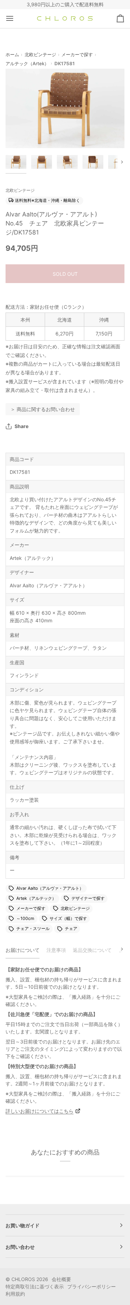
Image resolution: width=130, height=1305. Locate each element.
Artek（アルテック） (36, 898)
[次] (117, 949)
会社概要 (61, 1279)
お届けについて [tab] (23, 950)
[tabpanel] (65, 1040)
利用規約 (15, 1294)
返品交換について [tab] (92, 950)
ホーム (12, 54)
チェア (71, 928)
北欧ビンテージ (40, 54)
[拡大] (18, 135)
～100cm (25, 918)
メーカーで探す (77, 54)
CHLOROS (23, 1279)
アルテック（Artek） (27, 63)
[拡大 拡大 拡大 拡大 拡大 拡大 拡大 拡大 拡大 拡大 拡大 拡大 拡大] (65, 108)
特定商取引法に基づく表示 (35, 1286)
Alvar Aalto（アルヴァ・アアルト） (50, 888)
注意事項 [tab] (56, 950)
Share (21, 426)
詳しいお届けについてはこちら (39, 1111)
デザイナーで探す (88, 898)
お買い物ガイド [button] (23, 1225)
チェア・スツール (33, 928)
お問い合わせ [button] (20, 1247)
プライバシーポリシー (91, 1286)
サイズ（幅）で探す (68, 918)
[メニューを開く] (16, 18)
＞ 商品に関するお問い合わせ (42, 409)
